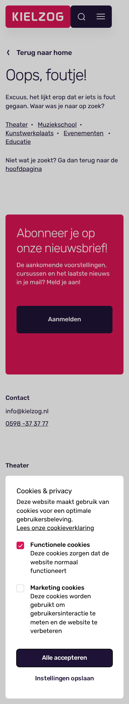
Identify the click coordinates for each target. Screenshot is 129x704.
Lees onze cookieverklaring (55, 528)
